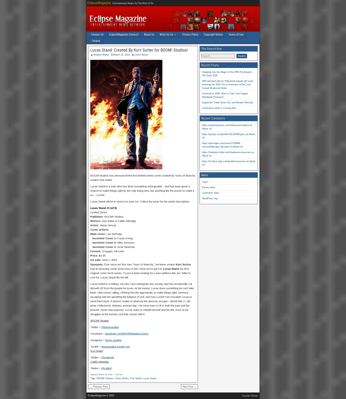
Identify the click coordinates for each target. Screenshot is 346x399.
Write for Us (166, 34)
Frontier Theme (250, 395)
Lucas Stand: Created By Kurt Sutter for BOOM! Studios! (139, 50)
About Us (149, 34)
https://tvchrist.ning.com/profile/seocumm (223, 161)
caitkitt (107, 368)
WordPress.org (210, 198)
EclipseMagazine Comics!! (124, 34)
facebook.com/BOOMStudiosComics (126, 333)
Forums (96, 41)
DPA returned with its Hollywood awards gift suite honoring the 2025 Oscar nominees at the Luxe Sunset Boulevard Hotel (227, 84)
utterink (109, 357)
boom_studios (113, 340)
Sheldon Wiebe (101, 54)
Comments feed (210, 192)
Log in (205, 181)
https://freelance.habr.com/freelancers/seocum (226, 152)
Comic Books (141, 54)
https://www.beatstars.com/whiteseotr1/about (225, 125)
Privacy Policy (190, 34)
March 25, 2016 (122, 54)
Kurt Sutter (135, 378)
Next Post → (189, 386)
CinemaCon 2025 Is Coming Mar (219, 108)
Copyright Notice (213, 34)
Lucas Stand (149, 378)
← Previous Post (99, 386)
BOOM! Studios (105, 378)
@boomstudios (110, 327)
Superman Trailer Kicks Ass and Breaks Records (227, 102)
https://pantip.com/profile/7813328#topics (223, 134)
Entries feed (208, 187)
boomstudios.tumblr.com (115, 346)
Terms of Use (236, 34)
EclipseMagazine (99, 3)
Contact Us (97, 34)
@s (103, 357)
